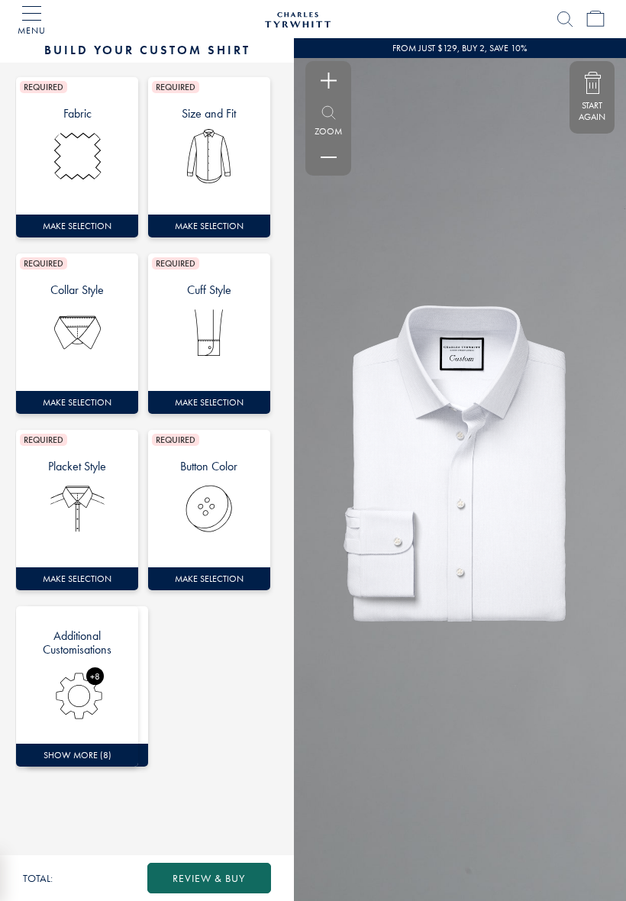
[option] (77, 157)
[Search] (565, 19)
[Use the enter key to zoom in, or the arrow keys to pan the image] (328, 80)
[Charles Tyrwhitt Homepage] (298, 17)
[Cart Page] (595, 19)
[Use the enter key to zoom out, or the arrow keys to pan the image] (328, 156)
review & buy (209, 878)
